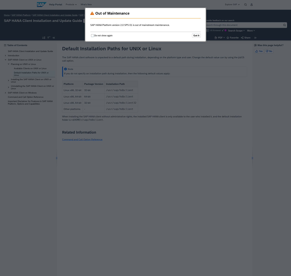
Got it (196, 35)
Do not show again (103, 35)
